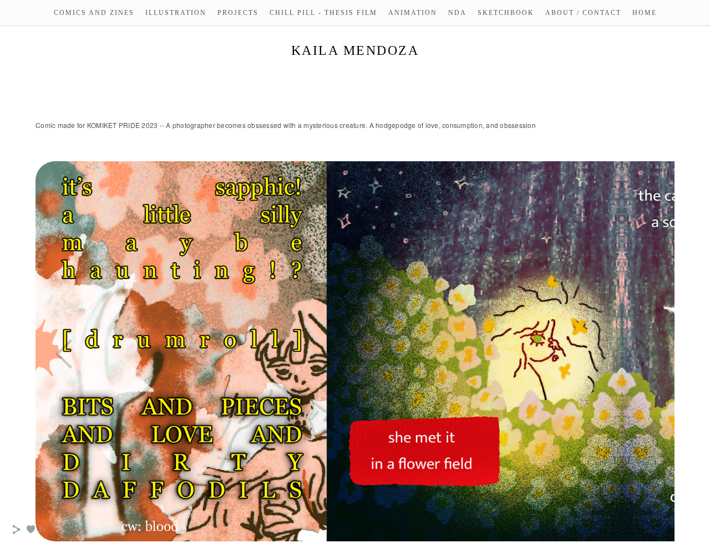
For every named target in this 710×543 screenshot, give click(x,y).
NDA (457, 13)
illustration (175, 13)
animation (412, 13)
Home (644, 13)
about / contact (583, 13)
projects (237, 13)
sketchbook (506, 13)
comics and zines (94, 13)
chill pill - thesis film (323, 13)
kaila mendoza (355, 50)
